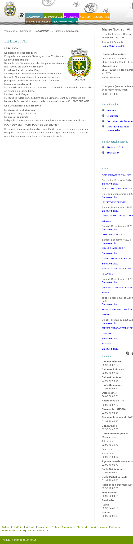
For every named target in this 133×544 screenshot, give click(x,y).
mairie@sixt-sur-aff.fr (113, 46)
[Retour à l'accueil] (14, 10)
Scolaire (55, 527)
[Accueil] (128, 353)
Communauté (68, 527)
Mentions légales (99, 527)
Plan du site (82, 527)
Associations (43, 527)
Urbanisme (112, 116)
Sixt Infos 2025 (115, 147)
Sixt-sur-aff (7, 527)
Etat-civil (111, 110)
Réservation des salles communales (118, 128)
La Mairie (18, 527)
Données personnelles (37, 530)
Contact (21, 530)
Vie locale (30, 527)
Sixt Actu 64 (113, 152)
